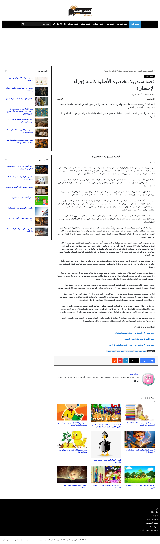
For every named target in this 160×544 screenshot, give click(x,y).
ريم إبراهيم (150, 99)
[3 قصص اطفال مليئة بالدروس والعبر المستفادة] (72, 474)
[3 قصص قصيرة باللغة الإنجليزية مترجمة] (41, 190)
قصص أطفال (135, 24)
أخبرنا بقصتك (153, 527)
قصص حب (110, 24)
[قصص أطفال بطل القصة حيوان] (41, 200)
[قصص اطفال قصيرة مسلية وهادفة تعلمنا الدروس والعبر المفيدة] (140, 412)
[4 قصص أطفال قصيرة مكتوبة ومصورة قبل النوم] (41, 232)
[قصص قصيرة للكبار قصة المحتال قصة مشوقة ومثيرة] (41, 133)
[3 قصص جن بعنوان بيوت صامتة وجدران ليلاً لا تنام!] (41, 91)
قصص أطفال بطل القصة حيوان (22, 197)
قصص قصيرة (122, 24)
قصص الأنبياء (98, 24)
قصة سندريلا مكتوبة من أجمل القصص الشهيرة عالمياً (132, 345)
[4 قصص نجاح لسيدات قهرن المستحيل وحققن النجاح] (41, 180)
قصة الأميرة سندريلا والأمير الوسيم (139, 339)
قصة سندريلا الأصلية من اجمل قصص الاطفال (135, 333)
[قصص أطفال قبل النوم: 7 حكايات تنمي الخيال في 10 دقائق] (41, 169)
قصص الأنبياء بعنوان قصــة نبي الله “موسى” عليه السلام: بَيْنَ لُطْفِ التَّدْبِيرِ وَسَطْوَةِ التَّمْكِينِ (20, 111)
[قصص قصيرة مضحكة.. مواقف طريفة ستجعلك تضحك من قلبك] (41, 143)
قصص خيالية (129, 351)
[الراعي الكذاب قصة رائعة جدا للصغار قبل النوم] (140, 474)
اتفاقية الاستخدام (152, 519)
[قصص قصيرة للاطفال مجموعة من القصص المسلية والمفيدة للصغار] (72, 412)
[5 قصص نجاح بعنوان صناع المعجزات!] (41, 211)
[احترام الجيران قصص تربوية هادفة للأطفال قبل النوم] (106, 474)
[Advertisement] (140, 46)
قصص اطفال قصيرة (140, 351)
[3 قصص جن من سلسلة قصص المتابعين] (41, 101)
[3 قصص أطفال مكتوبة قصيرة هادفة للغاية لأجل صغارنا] (140, 439)
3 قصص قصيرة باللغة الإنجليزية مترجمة (19, 187)
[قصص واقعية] (80, 10)
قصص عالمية (120, 351)
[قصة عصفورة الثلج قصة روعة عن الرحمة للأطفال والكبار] (72, 439)
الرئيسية (150, 71)
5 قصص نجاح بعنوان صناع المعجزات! (20, 208)
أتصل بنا (155, 516)
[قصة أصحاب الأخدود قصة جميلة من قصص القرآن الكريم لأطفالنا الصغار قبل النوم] (106, 413)
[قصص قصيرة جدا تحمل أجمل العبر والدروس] (41, 81)
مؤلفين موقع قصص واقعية (149, 530)
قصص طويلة (85, 24)
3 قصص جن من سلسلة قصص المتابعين (19, 98)
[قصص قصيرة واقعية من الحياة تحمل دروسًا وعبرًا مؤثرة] (41, 122)
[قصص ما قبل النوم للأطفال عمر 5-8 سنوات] (41, 221)
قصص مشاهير (111, 351)
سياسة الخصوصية (152, 523)
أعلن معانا (154, 512)
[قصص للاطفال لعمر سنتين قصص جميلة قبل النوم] (106, 444)
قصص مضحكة (73, 24)
